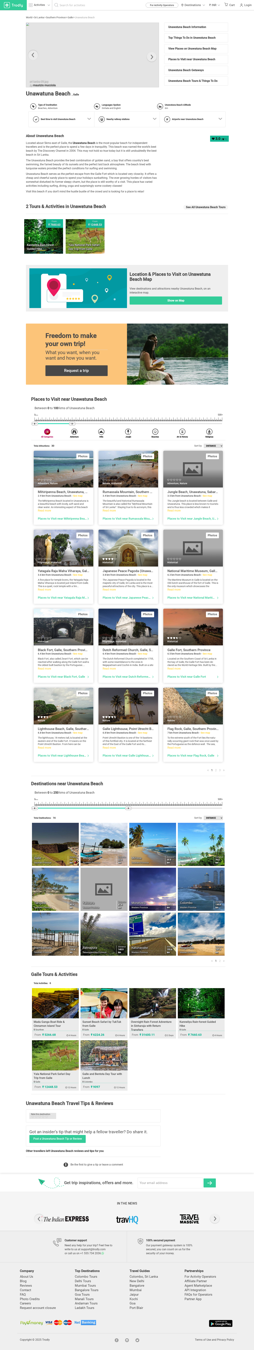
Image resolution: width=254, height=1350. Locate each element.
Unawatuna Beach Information (187, 27)
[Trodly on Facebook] (117, 1340)
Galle (70, 17)
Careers (25, 1303)
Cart (232, 5)
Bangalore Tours (86, 1290)
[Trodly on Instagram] (127, 1340)
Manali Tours (84, 1299)
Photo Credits (30, 1299)
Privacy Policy (225, 1339)
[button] (214, 5)
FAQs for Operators (198, 1295)
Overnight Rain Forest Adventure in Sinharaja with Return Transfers (151, 1025)
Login (248, 5)
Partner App (193, 1299)
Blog (23, 1281)
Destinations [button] (193, 5)
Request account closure (38, 1308)
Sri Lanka (39, 17)
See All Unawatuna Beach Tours (205, 207)
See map (78, 495)
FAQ (23, 1295)
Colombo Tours (86, 1277)
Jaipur (134, 1295)
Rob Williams (52, 85)
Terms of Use (203, 1339)
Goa (132, 1303)
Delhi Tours (83, 1281)
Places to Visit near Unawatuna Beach (191, 59)
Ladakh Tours (84, 1308)
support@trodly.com (93, 1249)
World (29, 17)
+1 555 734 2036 (91, 1253)
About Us (26, 1277)
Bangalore (137, 1286)
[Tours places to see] (13, 5)
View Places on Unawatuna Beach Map (192, 48)
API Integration (195, 1290)
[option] (103, 55)
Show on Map (175, 300)
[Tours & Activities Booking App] (180, 1323)
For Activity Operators (162, 5)
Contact (25, 1290)
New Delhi (137, 1281)
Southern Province (56, 17)
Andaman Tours (86, 1303)
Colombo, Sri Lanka (144, 1277)
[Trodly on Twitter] (137, 1340)
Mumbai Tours (85, 1286)
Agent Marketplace (198, 1286)
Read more (44, 510)
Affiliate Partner (196, 1281)
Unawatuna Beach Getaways (186, 70)
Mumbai (136, 1290)
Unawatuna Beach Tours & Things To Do (193, 80)
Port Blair (136, 1308)
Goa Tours (82, 1295)
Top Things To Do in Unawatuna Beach (192, 37)
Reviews (26, 1286)
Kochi (134, 1299)
